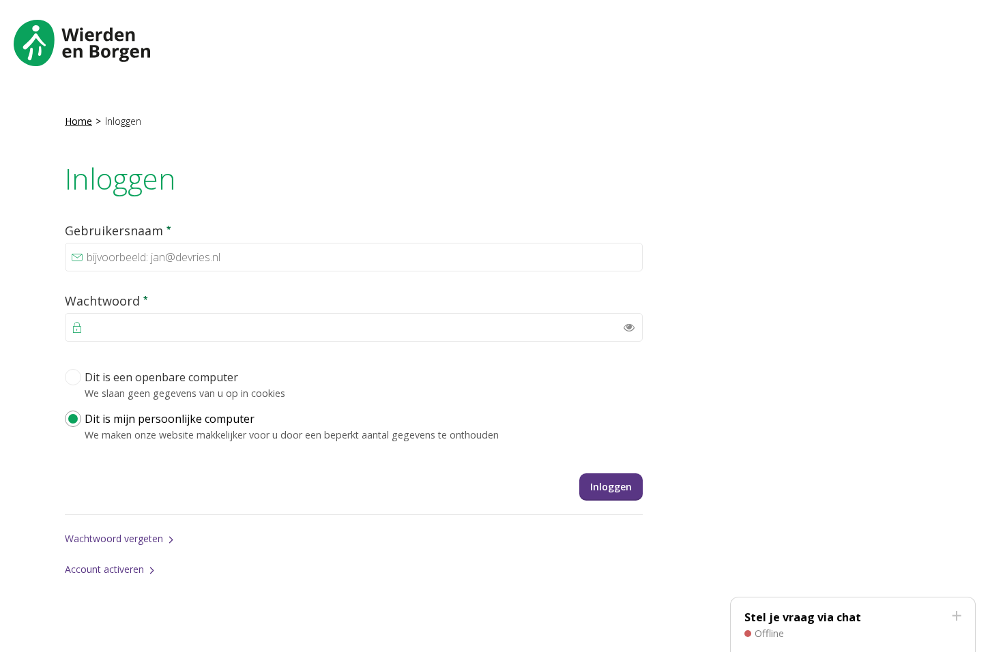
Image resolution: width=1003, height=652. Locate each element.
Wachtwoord (137, 300)
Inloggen (611, 486)
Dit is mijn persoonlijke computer (292, 426)
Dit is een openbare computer (185, 385)
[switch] (629, 327)
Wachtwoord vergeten (114, 538)
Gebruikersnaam (148, 230)
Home (78, 121)
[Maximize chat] (955, 616)
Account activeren (104, 569)
